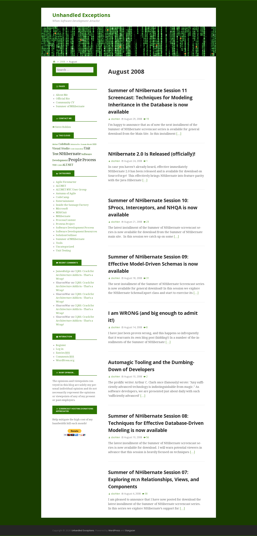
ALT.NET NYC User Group (71, 189)
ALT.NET (67, 164)
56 (147, 437)
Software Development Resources (76, 231)
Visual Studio (61, 148)
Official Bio (63, 98)
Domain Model (86, 144)
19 (147, 119)
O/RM (59, 165)
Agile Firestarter (66, 181)
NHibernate (70, 153)
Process (89, 160)
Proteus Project (65, 223)
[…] (178, 133)
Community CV (65, 102)
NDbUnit (61, 212)
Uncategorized (65, 246)
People (75, 159)
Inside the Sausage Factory (72, 204)
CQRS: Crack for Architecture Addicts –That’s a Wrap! (75, 275)
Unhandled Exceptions (81, 15)
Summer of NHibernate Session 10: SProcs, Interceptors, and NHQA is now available (152, 207)
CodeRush (64, 144)
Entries (63, 352)
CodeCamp (62, 197)
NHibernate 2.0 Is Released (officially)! (151, 154)
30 (146, 493)
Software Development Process (75, 227)
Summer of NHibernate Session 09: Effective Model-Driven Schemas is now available (153, 263)
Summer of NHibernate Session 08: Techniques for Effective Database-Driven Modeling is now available (156, 423)
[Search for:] (74, 70)
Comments (65, 356)
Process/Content (66, 220)
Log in (60, 348)
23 (147, 221)
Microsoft (62, 208)
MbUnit (55, 144)
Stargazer (130, 530)
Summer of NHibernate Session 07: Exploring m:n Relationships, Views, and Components (153, 479)
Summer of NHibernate (70, 106)
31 (147, 278)
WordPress (114, 530)
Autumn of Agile (66, 193)
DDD (95, 144)
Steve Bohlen (63, 126)
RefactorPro (75, 144)
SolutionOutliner (66, 235)
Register (61, 345)
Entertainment (65, 200)
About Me (62, 94)
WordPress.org (65, 360)
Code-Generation (76, 149)
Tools (59, 242)
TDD (54, 165)
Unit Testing (63, 250)
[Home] (54, 61)
